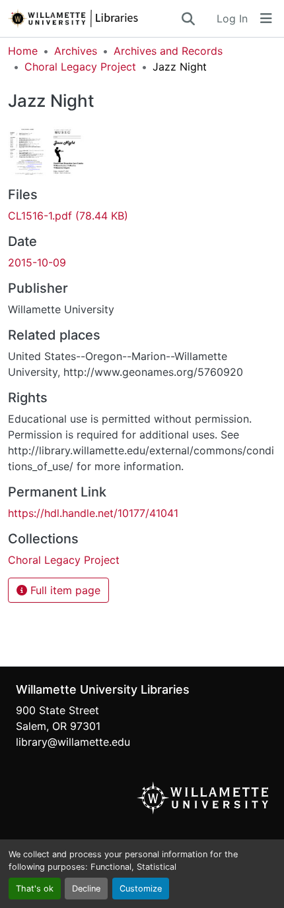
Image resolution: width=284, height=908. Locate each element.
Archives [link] (75, 50)
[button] (94, 18)
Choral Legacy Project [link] (80, 66)
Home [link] (23, 50)
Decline (86, 888)
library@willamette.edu (73, 741)
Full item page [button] (63, 590)
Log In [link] (232, 18)
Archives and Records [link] (168, 50)
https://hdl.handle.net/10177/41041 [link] (93, 513)
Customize (141, 888)
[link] (142, 216)
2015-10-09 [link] (37, 262)
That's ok (34, 888)
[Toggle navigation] (266, 18)
